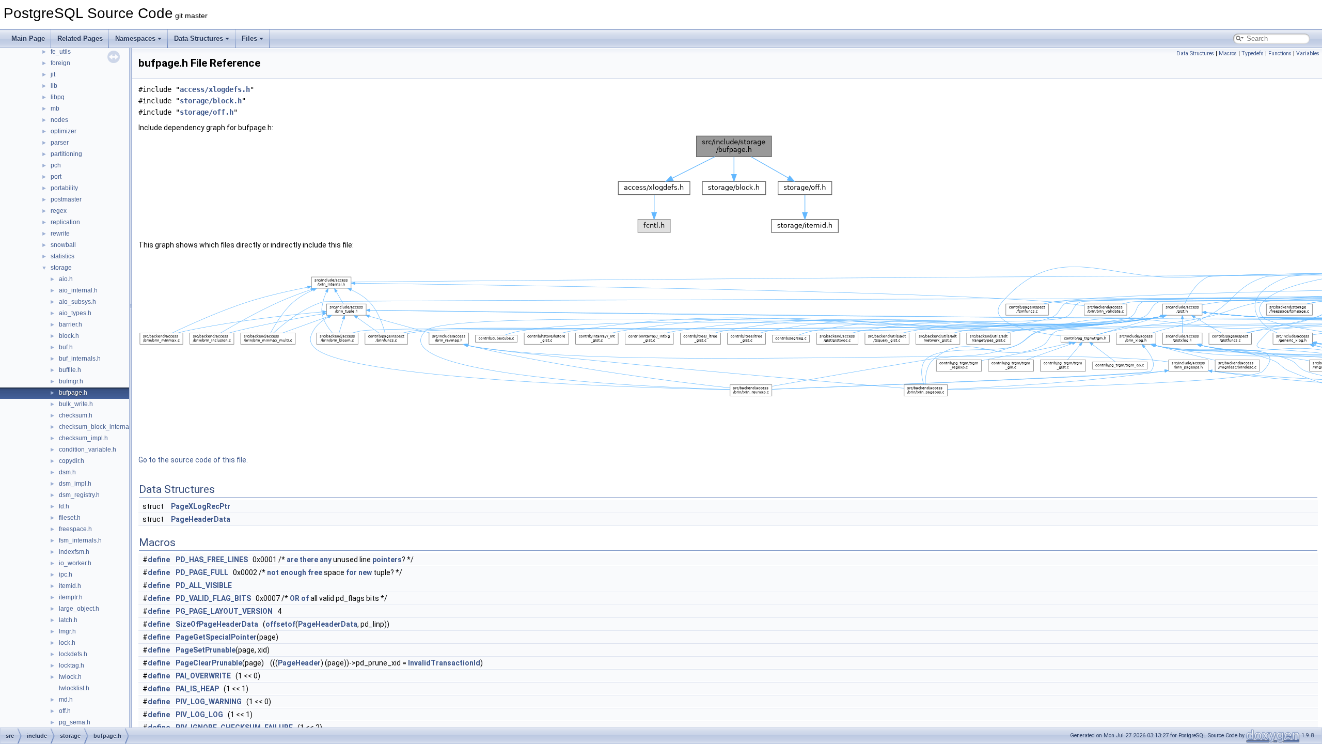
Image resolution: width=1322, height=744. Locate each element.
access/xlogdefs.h (215, 89)
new (365, 572)
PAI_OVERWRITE (203, 676)
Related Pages (80, 38)
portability (64, 188)
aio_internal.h (78, 290)
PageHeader (299, 663)
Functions (1280, 53)
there (309, 559)
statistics (62, 256)
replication (65, 222)
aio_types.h (75, 313)
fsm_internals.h (80, 540)
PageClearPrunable (209, 663)
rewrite (60, 233)
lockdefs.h (73, 654)
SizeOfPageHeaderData (217, 624)
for (351, 572)
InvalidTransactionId (444, 663)
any (326, 559)
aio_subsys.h (77, 301)
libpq (58, 97)
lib (54, 85)
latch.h (68, 620)
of (305, 598)
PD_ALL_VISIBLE (204, 585)
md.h (66, 699)
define (159, 559)
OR (295, 598)
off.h (65, 711)
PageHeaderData (200, 519)
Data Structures (198, 38)
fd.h (64, 506)
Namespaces (135, 38)
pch (56, 165)
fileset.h (70, 517)
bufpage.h (73, 392)
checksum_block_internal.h (97, 426)
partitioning (66, 154)
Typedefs (1252, 53)
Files (249, 38)
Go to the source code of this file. (193, 460)
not (273, 572)
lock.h (67, 642)
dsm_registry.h (79, 495)
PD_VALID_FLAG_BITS (213, 598)
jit (53, 74)
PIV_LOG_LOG (199, 714)
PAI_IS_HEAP (197, 689)
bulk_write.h (76, 404)
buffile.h (70, 370)
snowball (63, 245)
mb (55, 108)
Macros (1228, 53)
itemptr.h (71, 597)
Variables (1307, 53)
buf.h (66, 347)
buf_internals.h (80, 358)
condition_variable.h (87, 449)
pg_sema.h (74, 722)
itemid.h (70, 586)
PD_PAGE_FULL (202, 572)
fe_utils (61, 51)
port (56, 176)
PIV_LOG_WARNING (209, 702)
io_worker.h (75, 563)
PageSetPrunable (205, 650)
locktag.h (71, 665)
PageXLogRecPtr (200, 506)
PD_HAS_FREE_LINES (212, 559)
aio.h (66, 279)
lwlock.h (70, 676)
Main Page (28, 38)
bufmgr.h (71, 381)
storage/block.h (211, 101)
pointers (387, 559)
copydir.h (71, 460)
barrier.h (70, 324)
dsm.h (67, 472)
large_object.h (79, 608)
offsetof (280, 624)
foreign (60, 63)
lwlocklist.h (74, 688)
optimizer (63, 131)
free (315, 572)
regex (59, 210)
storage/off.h (206, 112)
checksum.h (75, 415)
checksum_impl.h (83, 438)
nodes (59, 119)
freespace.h (75, 529)
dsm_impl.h (75, 483)
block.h (69, 335)
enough (293, 572)
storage (61, 267)
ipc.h (65, 574)
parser (60, 142)
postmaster (66, 199)
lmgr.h (67, 631)
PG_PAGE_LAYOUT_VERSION (224, 611)
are (292, 559)
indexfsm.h (74, 551)
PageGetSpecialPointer (216, 637)
